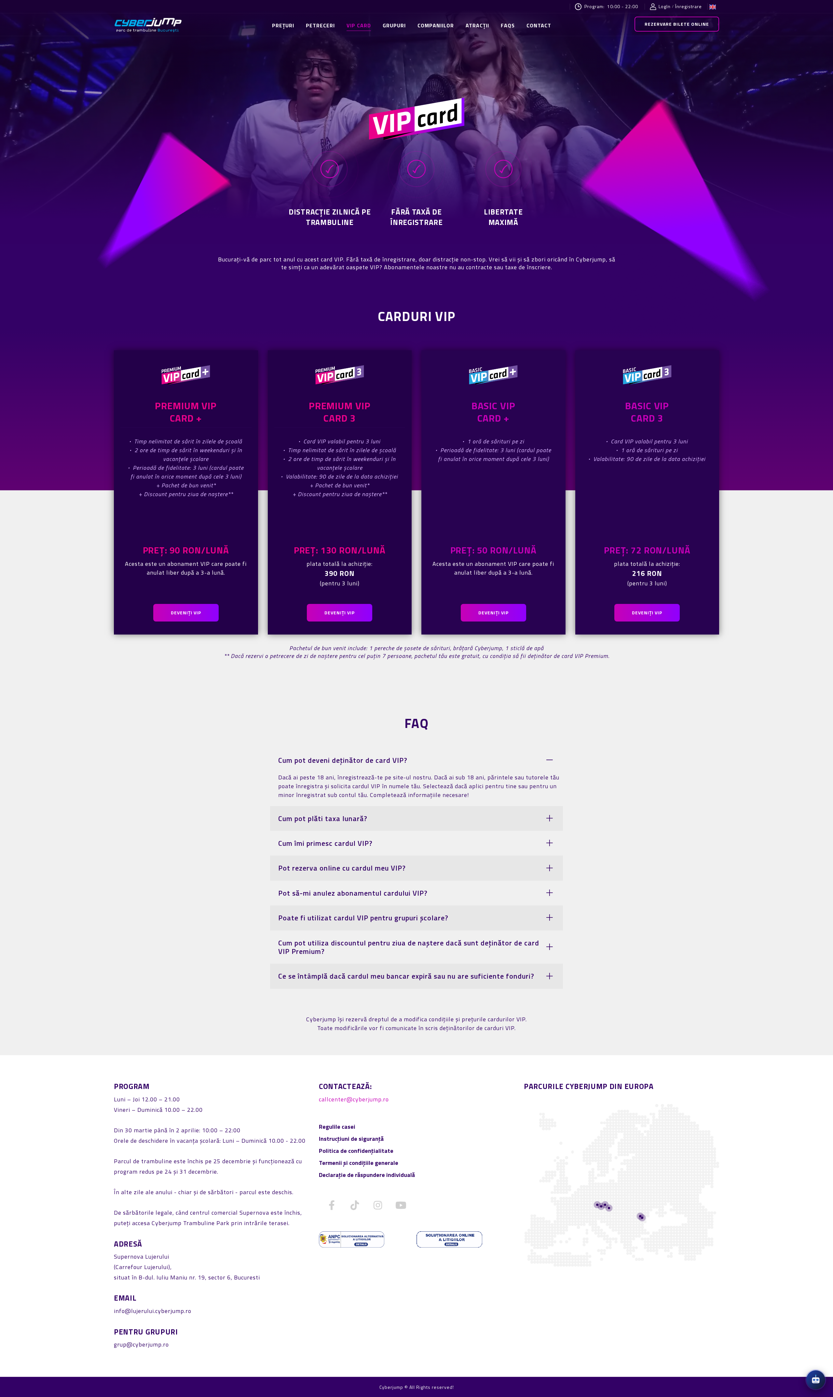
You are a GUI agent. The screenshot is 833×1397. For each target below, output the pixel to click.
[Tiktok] (355, 1205)
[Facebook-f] (332, 1205)
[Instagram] (378, 1205)
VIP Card (359, 25)
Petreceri (320, 25)
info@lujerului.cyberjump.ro (152, 1310)
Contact (538, 25)
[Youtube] (401, 1205)
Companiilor (435, 25)
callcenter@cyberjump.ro (354, 1099)
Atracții (477, 25)
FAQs (508, 25)
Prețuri (283, 25)
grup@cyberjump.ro (141, 1344)
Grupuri (394, 25)
